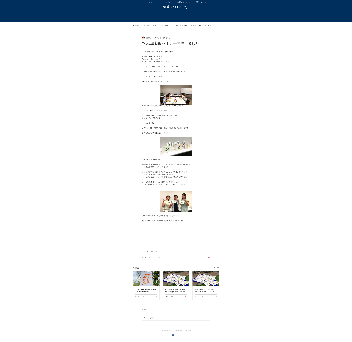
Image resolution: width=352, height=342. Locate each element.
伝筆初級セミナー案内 (149, 25)
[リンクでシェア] (156, 252)
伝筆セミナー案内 (196, 25)
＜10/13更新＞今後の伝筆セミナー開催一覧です (145, 291)
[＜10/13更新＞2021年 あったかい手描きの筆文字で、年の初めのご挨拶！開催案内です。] (176, 278)
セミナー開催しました (166, 25)
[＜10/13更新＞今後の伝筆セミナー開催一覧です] (146, 278)
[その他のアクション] (209, 38)
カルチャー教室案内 (182, 25)
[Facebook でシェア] (143, 252)
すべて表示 (216, 267)
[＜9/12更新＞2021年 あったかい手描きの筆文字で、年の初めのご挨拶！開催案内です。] (205, 278)
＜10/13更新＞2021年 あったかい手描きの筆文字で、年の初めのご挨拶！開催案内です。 (176, 291)
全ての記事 (136, 25)
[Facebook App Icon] (173, 335)
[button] (217, 25)
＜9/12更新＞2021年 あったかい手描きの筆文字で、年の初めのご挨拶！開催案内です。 (205, 291)
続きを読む (208, 25)
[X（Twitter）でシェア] (147, 252)
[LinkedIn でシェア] (152, 252)
